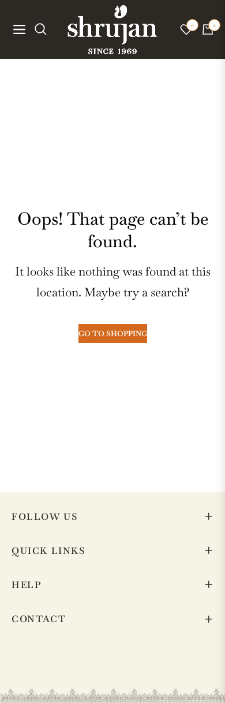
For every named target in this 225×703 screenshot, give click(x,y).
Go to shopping (112, 334)
